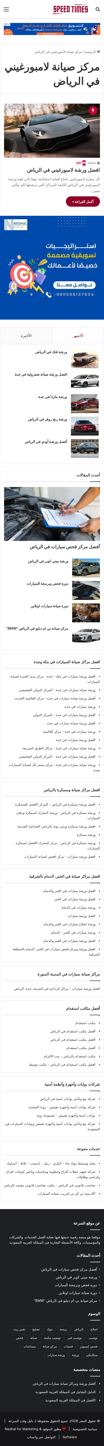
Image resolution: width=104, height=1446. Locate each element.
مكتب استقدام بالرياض (78, 1056)
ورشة (75, 1355)
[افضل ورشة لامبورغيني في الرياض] (52, 131)
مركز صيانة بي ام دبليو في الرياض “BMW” (37, 628)
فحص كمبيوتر (88, 1346)
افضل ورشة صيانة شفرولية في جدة (41, 374)
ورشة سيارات (56, 1355)
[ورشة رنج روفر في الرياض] (85, 426)
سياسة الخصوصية (84, 1429)
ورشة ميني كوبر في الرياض (48, 561)
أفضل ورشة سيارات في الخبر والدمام (69, 891)
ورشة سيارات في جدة (80, 706)
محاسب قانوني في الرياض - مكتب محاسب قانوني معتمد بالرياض (49, 1185)
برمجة (63, 1329)
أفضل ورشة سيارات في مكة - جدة (71, 676)
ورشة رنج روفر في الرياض (47, 419)
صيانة (33, 1338)
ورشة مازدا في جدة (52, 396)
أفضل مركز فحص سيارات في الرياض (65, 546)
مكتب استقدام (85, 1023)
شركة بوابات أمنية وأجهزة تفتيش (71, 1107)
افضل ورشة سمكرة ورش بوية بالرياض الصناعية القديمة (56, 826)
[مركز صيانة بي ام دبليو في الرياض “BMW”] (86, 635)
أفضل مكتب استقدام (80, 1048)
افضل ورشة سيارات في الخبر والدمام (69, 941)
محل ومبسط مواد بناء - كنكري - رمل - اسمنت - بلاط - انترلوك (51, 1163)
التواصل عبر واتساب (41, 1437)
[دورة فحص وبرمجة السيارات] (86, 590)
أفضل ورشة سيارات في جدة (75, 715)
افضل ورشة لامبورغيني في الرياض (63, 170)
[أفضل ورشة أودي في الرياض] (85, 448)
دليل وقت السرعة (20, 1421)
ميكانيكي (91, 1355)
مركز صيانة (50, 1346)
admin (92, 163)
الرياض (78, 1329)
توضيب (93, 1338)
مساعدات (29, 1346)
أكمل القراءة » (83, 201)
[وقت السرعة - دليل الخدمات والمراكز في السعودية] (71, 9)
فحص (19, 1338)
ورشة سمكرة (86, 835)
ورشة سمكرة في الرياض (77, 813)
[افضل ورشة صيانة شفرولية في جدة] (85, 381)
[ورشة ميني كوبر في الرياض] (86, 568)
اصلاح (93, 1329)
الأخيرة (26, 335)
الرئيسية (90, 52)
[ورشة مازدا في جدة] (85, 403)
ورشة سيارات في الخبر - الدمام (73, 932)
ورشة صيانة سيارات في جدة (75, 690)
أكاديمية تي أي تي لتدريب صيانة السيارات (66, 1193)
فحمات (68, 1346)
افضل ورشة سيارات (81, 856)
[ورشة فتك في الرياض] (85, 358)
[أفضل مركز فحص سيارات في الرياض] (52, 514)
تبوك (50, 1329)
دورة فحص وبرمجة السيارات (47, 583)
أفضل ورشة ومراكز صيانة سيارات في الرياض (64, 1383)
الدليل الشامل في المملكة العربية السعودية (65, 1392)
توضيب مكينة (52, 1338)
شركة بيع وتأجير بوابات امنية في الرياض (67, 1099)
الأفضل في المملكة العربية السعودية (70, 1400)
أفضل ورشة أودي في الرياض (46, 441)
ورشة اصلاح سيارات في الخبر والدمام (69, 924)
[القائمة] (6, 11)
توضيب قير (75, 1338)
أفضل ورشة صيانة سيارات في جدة (71, 698)
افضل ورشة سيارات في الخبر (75, 899)
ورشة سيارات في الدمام (78, 907)
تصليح (36, 1329)
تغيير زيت (19, 1329)
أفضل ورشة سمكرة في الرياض (73, 804)
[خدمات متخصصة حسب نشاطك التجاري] (52, 29)
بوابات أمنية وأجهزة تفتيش (76, 1115)
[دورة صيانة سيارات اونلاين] (86, 612)
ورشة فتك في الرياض (51, 352)
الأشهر (78, 335)
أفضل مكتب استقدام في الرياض (72, 1031)
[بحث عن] (97, 11)
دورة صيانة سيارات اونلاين (49, 606)
